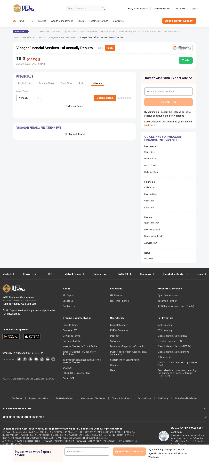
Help (112, 370)
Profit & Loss (25, 83)
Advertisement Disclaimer (92, 398)
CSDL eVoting (165, 330)
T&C (174, 112)
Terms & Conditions (121, 398)
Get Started (168, 102)
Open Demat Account (169, 295)
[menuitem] (16, 21)
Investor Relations (161, 9)
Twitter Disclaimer (64, 398)
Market (42, 21)
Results (98, 83)
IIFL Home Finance (119, 301)
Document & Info (71, 341)
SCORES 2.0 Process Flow (76, 373)
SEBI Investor (164, 357)
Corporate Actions (152, 32)
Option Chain (150, 165)
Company (148, 258)
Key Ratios (149, 207)
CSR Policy (163, 398)
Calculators (119, 21)
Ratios (82, 83)
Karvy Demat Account (138, 9)
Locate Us (68, 301)
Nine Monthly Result (153, 236)
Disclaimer (17, 398)
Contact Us (69, 306)
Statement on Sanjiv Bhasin (124, 359)
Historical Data (171, 32)
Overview (44, 32)
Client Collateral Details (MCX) (173, 351)
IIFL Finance (116, 295)
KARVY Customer (119, 330)
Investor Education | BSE (170, 341)
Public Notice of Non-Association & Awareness (128, 353)
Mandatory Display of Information (127, 346)
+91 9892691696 (11, 313)
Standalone (124, 97)
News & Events (108, 32)
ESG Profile (180, 9)
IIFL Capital (68, 295)
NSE (100, 47)
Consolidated (105, 97)
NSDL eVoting (165, 325)
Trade (185, 60)
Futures (56, 32)
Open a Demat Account (179, 20)
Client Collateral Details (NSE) (173, 336)
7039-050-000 (28, 304)
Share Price (149, 152)
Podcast (114, 336)
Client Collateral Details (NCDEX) (174, 346)
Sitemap (114, 365)
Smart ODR (69, 378)
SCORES (67, 367)
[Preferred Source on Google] (182, 48)
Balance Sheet (46, 83)
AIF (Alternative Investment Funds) (176, 306)
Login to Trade (70, 325)
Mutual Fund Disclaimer (186, 398)
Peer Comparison (89, 32)
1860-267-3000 (10, 304)
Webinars (115, 341)
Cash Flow (66, 83)
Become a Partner (98, 21)
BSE (110, 47)
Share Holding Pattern (129, 32)
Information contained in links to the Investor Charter (82, 361)
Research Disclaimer (38, 398)
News (21, 21)
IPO (31, 21)
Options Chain (70, 32)
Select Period (22, 91)
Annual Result (150, 243)
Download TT (70, 330)
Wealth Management (62, 21)
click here (149, 125)
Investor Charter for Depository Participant (79, 353)
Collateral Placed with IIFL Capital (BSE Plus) (177, 363)
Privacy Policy (144, 398)
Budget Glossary (119, 325)
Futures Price (150, 159)
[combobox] (28, 98)
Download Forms (71, 336)
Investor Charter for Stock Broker (80, 346)
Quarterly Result (151, 223)
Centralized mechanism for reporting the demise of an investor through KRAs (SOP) (177, 373)
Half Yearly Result (152, 229)
